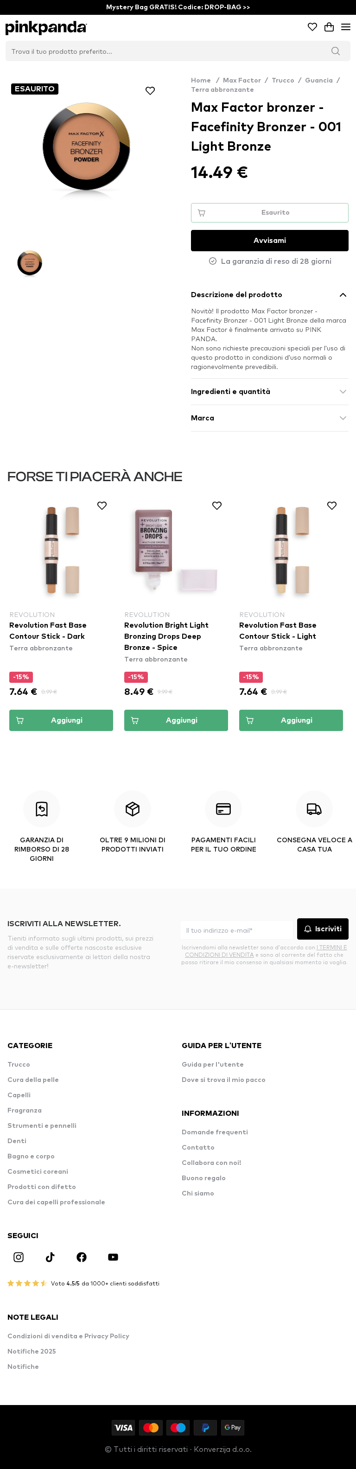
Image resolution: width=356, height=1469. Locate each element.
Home (205, 80)
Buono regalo (204, 1178)
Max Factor (242, 80)
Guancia (319, 80)
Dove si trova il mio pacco (224, 1080)
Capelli (19, 1095)
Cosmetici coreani (37, 1172)
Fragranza (24, 1110)
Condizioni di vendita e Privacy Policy (68, 1336)
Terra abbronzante (222, 90)
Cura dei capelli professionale (56, 1202)
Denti (16, 1141)
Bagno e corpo (31, 1156)
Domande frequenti (215, 1132)
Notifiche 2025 (31, 1351)
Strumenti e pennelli (41, 1126)
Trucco (283, 80)
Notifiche (23, 1367)
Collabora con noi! (211, 1163)
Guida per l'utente (213, 1065)
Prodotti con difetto (41, 1187)
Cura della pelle (33, 1080)
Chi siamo (198, 1193)
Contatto (198, 1148)
